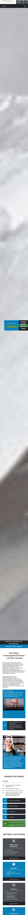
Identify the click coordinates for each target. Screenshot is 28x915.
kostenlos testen (12, 326)
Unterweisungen (12, 811)
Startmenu (4, 6)
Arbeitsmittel (11, 817)
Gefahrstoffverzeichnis (13, 806)
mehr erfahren (14, 858)
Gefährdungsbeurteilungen (14, 800)
